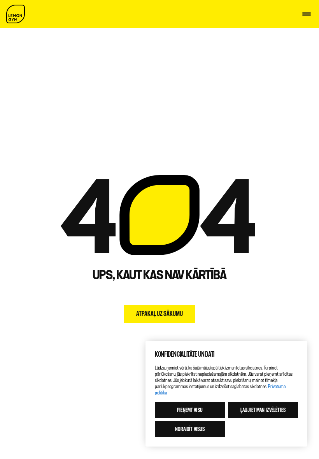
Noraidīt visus (190, 429)
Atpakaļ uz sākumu (159, 313)
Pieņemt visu (190, 410)
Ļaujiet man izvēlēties (263, 410)
